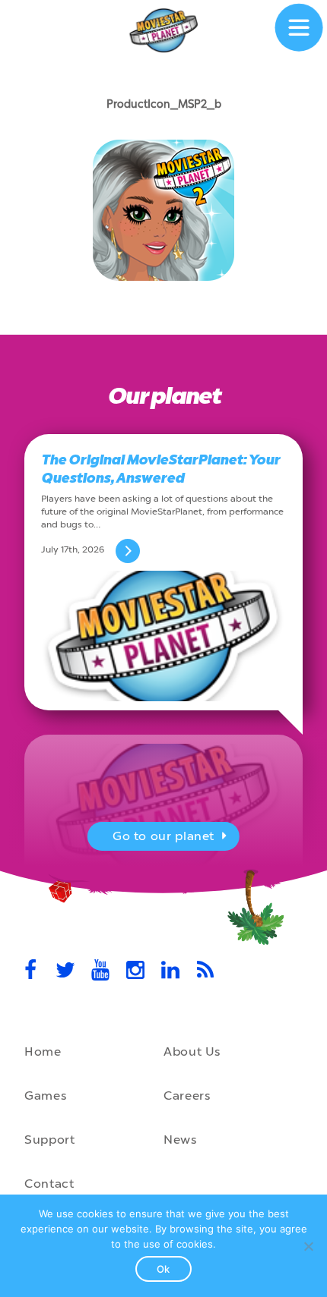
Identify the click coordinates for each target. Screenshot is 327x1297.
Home (43, 1051)
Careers (187, 1095)
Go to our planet (163, 836)
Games (45, 1095)
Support (49, 1139)
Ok (163, 1269)
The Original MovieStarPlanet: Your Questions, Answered (160, 469)
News (180, 1139)
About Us (192, 1051)
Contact (49, 1183)
